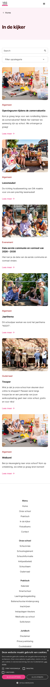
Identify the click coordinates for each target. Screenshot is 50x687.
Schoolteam (25, 566)
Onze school (25, 511)
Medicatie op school (25, 616)
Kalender (25, 586)
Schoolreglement (25, 551)
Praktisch (25, 516)
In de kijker (25, 521)
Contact (25, 531)
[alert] (25, 667)
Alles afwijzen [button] (37, 677)
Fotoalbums (25, 526)
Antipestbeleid (25, 561)
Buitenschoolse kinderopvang (25, 601)
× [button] (48, 651)
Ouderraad (25, 571)
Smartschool (25, 591)
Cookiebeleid (25, 646)
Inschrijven (25, 606)
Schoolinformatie (25, 556)
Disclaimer (25, 636)
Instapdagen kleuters (25, 611)
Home (8, 12)
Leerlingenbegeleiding (25, 596)
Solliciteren (25, 621)
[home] (5, 4)
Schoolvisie (25, 546)
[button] (44, 4)
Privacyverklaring (25, 641)
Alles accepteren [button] (14, 677)
